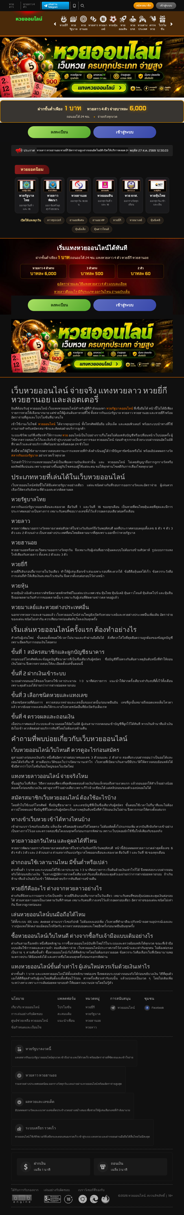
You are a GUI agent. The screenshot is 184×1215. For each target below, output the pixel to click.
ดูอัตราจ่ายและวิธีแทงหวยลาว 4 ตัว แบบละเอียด (92, 284)
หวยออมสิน (123, 27)
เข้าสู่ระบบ (166, 5)
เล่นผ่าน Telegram (53, 6)
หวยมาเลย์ (103, 27)
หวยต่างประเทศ (142, 27)
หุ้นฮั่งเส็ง (80, 229)
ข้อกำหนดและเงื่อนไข (26, 1027)
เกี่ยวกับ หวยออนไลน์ (25, 1007)
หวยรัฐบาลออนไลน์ (119, 408)
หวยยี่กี (64, 25)
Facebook (158, 1008)
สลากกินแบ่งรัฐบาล (24, 455)
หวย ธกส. (132, 27)
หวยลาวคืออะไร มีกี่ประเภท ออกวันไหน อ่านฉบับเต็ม (92, 292)
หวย (65, 435)
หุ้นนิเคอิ (155, 220)
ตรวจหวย (152, 27)
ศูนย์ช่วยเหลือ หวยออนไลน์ (29, 1021)
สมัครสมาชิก (143, 5)
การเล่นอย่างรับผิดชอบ (27, 1014)
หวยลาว (11, 6)
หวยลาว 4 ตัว (29, 6)
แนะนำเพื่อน (66, 1021)
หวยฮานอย (83, 27)
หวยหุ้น (113, 25)
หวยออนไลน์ (46, 424)
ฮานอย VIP (98, 220)
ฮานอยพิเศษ (77, 220)
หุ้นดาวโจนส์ (101, 229)
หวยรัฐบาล (73, 27)
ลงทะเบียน (59, 132)
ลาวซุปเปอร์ (54, 220)
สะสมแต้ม (64, 1014)
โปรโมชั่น (162, 27)
